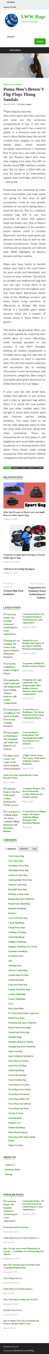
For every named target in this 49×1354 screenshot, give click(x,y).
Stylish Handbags (16, 1070)
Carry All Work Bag (17, 918)
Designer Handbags (17, 942)
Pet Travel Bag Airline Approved (23, 1013)
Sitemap (8, 1174)
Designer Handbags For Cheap (22, 946)
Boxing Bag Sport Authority (21, 899)
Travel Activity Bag (17, 1080)
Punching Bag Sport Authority (22, 1023)
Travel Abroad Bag (17, 1075)
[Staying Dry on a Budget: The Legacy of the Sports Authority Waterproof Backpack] (11, 641)
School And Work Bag (18, 1032)
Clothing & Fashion (17, 932)
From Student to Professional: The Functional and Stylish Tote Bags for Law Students (32, 738)
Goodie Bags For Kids (18, 975)
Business (12, 913)
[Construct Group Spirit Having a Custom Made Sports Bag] (24, 539)
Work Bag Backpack (18, 1132)
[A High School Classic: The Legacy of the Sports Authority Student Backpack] (11, 756)
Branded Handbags (17, 908)
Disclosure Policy (12, 1169)
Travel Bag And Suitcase (19, 1104)
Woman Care (14, 1123)
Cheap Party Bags (16, 927)
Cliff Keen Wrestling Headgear (19, 569)
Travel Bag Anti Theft (18, 1108)
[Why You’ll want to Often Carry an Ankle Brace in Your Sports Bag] (24, 496)
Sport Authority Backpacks (21, 1056)
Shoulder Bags (15, 1037)
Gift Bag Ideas (15, 965)
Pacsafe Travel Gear (12, 1310)
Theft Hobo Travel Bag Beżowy (18, 1289)
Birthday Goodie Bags (18, 894)
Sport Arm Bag (15, 1051)
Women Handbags (16, 1127)
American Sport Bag (17, 875)
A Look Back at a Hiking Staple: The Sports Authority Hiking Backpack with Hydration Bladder (33, 817)
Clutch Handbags (16, 937)
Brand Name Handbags (19, 904)
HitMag (30, 1350)
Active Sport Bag (16, 856)
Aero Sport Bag (15, 861)
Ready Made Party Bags (19, 1027)
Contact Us (10, 1165)
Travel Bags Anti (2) (12, 1278)
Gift (10, 961)
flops (23, 468)
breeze (15, 468)
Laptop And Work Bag (19, 989)
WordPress (18, 1350)
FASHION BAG (15, 956)
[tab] (11, 849)
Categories (11, 849)
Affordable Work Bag (18, 870)
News (10, 1004)
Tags (34, 849)
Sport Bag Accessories (12, 84)
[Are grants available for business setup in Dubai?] (11, 664)
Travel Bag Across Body (19, 1089)
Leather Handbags (17, 994)
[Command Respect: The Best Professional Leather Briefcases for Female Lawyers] (11, 789)
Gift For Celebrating (17, 970)
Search (11, 37)
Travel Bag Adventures (19, 1094)
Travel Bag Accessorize (19, 1084)
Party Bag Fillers (16, 1008)
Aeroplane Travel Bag (18, 865)
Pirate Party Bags (16, 1018)
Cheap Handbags (16, 923)
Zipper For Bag (15, 1145)
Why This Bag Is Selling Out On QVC (21, 1299)
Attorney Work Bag (17, 884)
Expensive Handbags (18, 951)
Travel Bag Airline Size (19, 1099)
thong (40, 468)
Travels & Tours (15, 1113)
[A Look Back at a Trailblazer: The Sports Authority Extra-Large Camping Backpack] (11, 710)
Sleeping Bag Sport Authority (22, 1046)
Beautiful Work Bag (17, 889)
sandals (31, 468)
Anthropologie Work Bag (20, 880)
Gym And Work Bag (17, 984)
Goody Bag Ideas (16, 980)
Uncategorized (15, 1118)
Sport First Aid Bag (17, 1065)
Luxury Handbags (16, 999)
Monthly (24, 849)
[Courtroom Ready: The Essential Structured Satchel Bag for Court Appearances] (11, 614)
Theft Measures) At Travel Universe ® (21, 1238)
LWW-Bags (33, 16)
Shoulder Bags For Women (20, 1042)
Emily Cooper (25, 104)
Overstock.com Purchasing (15, 1227)
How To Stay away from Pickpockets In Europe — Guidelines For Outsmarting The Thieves (23, 1251)
